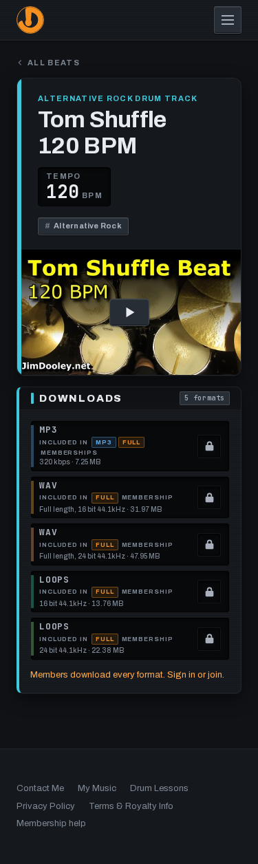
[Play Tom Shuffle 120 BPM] (129, 313)
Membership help (51, 823)
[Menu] (227, 20)
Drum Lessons (159, 788)
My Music (97, 788)
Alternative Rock (83, 226)
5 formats (207, 399)
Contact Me (40, 788)
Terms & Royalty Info (131, 806)
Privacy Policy (46, 806)
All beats (54, 63)
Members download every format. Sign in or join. (127, 675)
